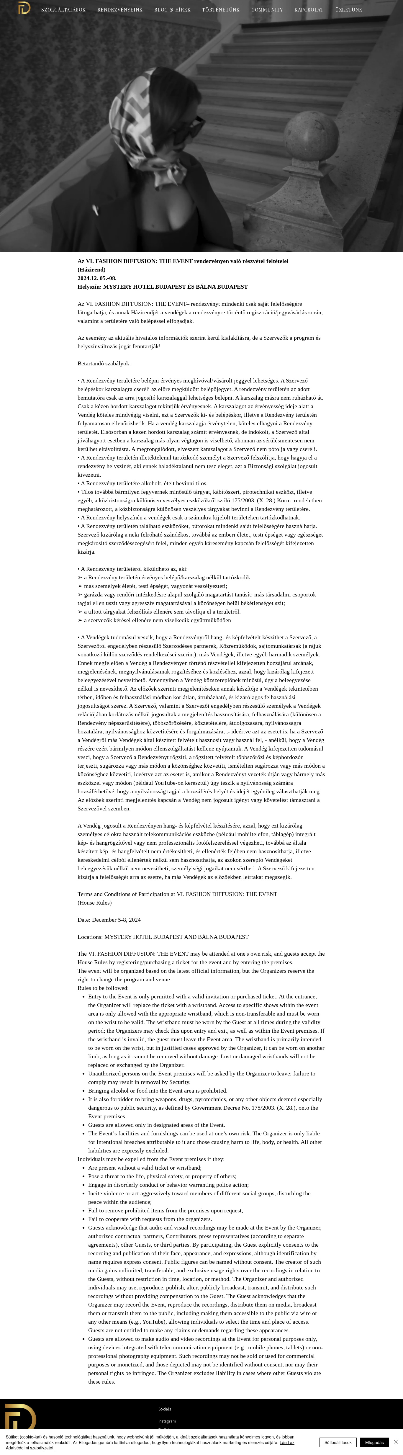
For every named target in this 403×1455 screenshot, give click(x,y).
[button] (268, 10)
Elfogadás (374, 1442)
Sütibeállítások (338, 1442)
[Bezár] (395, 1442)
